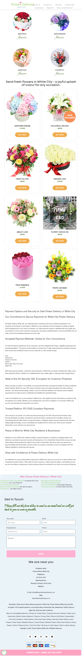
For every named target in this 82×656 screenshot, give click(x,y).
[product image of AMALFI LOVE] (22, 213)
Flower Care (69, 5)
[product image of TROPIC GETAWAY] (59, 267)
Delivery (58, 5)
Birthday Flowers (51, 622)
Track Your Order (34, 625)
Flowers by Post (23, 625)
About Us (36, 5)
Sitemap (72, 625)
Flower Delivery (29, 619)
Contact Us (47, 5)
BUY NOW (22, 135)
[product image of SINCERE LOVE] (59, 160)
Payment (50, 8)
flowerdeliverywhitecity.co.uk (41, 598)
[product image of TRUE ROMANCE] (22, 266)
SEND (41, 553)
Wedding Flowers (27, 622)
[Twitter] (36, 637)
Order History (54, 625)
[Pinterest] (52, 637)
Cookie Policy (41, 613)
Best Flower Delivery (64, 622)
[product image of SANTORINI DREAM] (22, 106)
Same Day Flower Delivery (43, 619)
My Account (45, 625)
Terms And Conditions (16, 619)
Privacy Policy (45, 616)
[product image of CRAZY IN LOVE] (22, 160)
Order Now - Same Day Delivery (44, 652)
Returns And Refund (64, 8)
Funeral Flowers (39, 622)
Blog (67, 625)
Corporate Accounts (53, 613)
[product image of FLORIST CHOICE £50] (59, 213)
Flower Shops (16, 622)
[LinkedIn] (46, 637)
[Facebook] (30, 637)
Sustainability (69, 616)
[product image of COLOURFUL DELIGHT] (59, 106)
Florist (15, 625)
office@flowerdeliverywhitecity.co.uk (43, 592)
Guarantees (38, 8)
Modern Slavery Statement (24, 616)
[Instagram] (41, 637)
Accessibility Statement (20, 613)
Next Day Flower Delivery (61, 619)
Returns (62, 625)
